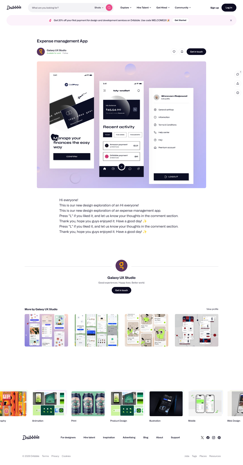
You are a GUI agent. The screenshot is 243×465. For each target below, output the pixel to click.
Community (181, 7)
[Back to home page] (14, 7)
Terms (45, 456)
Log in (229, 7)
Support (175, 437)
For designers (68, 437)
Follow (65, 53)
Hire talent (89, 437)
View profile (212, 309)
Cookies (66, 456)
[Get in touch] (49, 340)
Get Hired (161, 7)
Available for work (54, 53)
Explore (125, 7)
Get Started (180, 20)
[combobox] (60, 7)
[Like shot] (174, 51)
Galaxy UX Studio (56, 50)
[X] (202, 437)
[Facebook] (207, 437)
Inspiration (109, 437)
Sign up (214, 7)
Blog (145, 437)
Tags (194, 456)
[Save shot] (182, 51)
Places (203, 456)
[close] (231, 20)
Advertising (129, 437)
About (159, 437)
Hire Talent (143, 7)
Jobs (186, 456)
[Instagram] (213, 437)
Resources (215, 456)
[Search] (109, 7)
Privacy (55, 456)
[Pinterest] (219, 437)
